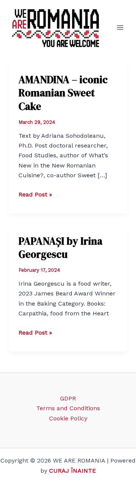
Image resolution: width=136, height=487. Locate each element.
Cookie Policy (68, 418)
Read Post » (35, 194)
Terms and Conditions (68, 408)
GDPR (68, 398)
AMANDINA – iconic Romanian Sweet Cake (63, 93)
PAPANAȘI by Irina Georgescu (60, 247)
